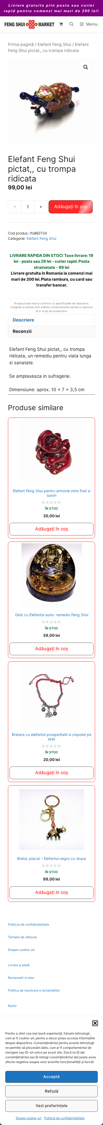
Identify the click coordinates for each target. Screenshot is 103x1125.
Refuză (51, 1091)
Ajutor (12, 1006)
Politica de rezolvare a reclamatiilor (34, 990)
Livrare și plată (19, 965)
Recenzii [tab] (22, 331)
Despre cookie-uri (21, 950)
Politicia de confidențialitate (28, 924)
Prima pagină (21, 44)
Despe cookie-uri (28, 1118)
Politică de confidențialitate (64, 1118)
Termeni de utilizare (22, 937)
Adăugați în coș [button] (51, 529)
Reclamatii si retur (21, 978)
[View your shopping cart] (61, 24)
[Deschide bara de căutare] (71, 24)
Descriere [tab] (23, 320)
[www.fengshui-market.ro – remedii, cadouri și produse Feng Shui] (29, 24)
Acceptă (51, 1076)
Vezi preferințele (52, 1105)
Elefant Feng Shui (54, 44)
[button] (95, 1023)
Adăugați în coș (70, 206)
